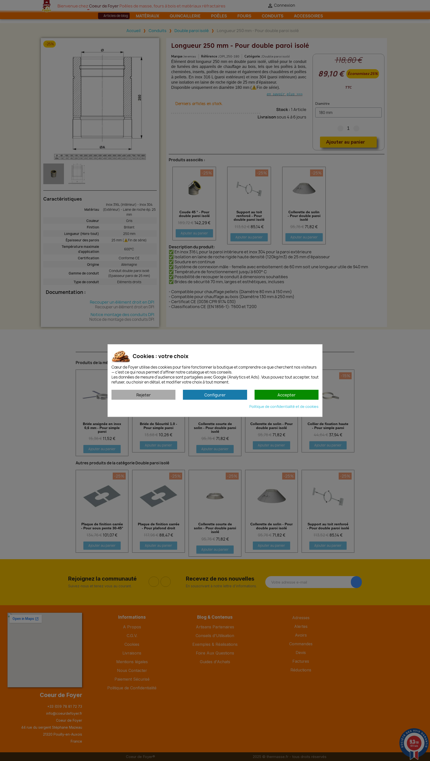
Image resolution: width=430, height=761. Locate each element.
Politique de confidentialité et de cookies (284, 406)
